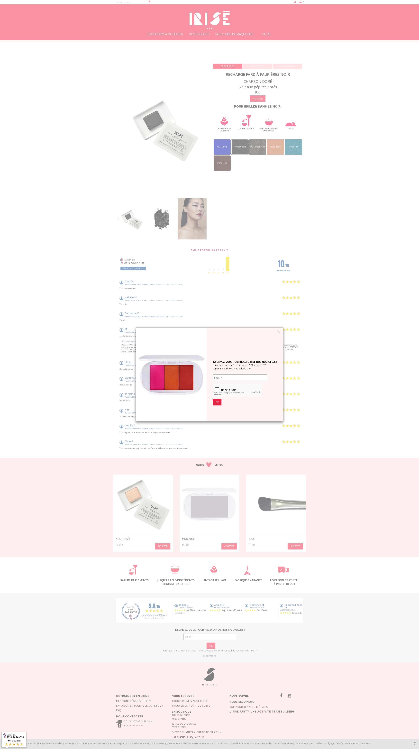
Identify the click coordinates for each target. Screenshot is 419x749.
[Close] (278, 332)
